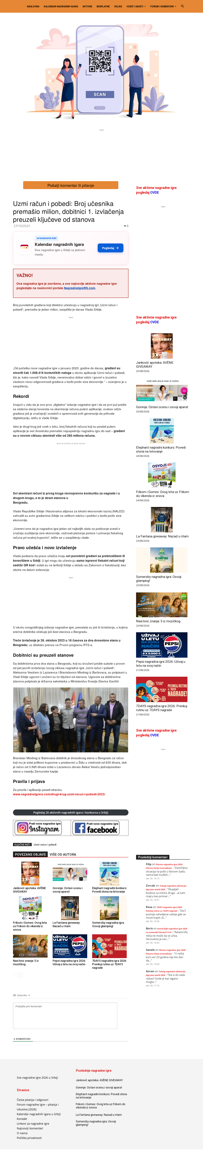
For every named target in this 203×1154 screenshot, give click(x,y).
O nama (22, 1133)
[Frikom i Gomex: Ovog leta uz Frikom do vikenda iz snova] (31, 908)
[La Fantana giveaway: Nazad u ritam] (71, 908)
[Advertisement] (101, 154)
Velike (118, 6)
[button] (182, 6)
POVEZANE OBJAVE (30, 854)
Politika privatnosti (29, 1138)
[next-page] (20, 975)
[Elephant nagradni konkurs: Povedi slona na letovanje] (110, 873)
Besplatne (103, 6)
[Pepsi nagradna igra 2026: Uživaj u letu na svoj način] (71, 946)
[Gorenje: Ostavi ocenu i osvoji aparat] (71, 873)
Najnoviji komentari (30, 1128)
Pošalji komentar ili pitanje (70, 185)
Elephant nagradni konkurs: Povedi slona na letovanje (109, 889)
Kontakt (22, 1119)
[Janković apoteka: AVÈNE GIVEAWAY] (31, 873)
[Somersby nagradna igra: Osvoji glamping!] (110, 908)
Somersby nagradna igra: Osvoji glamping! (108, 924)
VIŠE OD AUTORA (63, 854)
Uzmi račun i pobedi (45, 844)
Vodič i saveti (135, 6)
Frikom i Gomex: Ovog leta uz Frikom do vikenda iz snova (30, 926)
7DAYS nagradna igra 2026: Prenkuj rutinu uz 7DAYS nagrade (109, 964)
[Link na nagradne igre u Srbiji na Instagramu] (41, 827)
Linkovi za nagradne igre (33, 1123)
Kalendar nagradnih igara (61, 6)
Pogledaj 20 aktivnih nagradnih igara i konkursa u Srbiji (70, 812)
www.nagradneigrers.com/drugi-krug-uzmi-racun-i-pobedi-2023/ (59, 794)
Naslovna (33, 6)
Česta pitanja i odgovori (32, 1100)
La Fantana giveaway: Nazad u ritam (66, 924)
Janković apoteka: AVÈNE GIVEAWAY (99, 1080)
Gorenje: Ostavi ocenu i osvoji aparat (67, 889)
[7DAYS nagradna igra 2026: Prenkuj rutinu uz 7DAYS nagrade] (110, 946)
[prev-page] (15, 975)
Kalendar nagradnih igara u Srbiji (39, 1114)
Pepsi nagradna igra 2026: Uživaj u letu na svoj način (69, 962)
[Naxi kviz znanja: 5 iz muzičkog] (31, 946)
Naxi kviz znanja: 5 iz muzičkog (158, 621)
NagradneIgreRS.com (79, 288)
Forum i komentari (162, 6)
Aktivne (87, 6)
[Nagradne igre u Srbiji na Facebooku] (99, 827)
